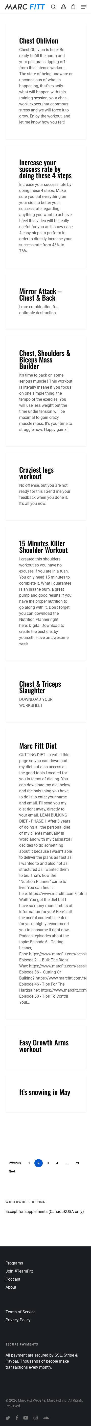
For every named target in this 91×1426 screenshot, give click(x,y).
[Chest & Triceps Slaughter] (46, 694)
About (11, 1287)
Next (12, 1171)
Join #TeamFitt (19, 1271)
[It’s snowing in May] (46, 1093)
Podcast (13, 1279)
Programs (14, 1263)
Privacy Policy (18, 1320)
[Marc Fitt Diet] (46, 873)
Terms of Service (20, 1312)
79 (77, 1163)
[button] (83, 6)
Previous (15, 1163)
